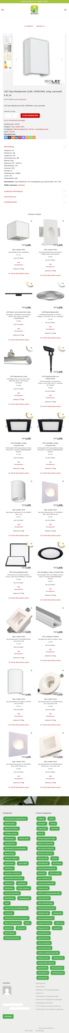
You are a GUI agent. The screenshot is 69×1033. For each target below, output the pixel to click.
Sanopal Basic (43, 933)
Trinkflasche (58, 958)
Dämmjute (42, 858)
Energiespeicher (10, 843)
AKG (53, 823)
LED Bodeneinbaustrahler (50, 312)
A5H (51, 818)
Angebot (42, 828)
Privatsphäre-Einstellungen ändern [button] (47, 996)
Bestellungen (40, 1031)
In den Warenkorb (30, 115)
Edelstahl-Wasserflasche (46, 868)
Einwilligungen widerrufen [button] (44, 1003)
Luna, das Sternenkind (12, 893)
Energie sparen (24, 838)
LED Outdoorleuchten (46, 908)
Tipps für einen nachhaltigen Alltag (16, 908)
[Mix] (26, 137)
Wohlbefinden (58, 972)
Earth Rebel (43, 863)
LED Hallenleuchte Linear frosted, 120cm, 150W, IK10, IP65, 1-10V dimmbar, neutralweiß (18, 380)
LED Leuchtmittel (45, 903)
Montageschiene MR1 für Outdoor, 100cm (50, 639)
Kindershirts (43, 888)
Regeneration (43, 928)
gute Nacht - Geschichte (12, 873)
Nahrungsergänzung (45, 918)
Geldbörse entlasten (11, 858)
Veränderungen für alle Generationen (16, 918)
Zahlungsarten (40, 983)
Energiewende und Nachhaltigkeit (15, 848)
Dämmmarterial (9, 838)
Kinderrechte (22, 883)
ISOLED (12, 132)
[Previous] (16, 59)
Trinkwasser (8, 913)
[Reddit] (12, 137)
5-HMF (41, 818)
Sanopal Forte (43, 938)
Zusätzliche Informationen (13, 191)
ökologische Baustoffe (12, 938)
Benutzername (7, 1002)
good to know (9, 863)
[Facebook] (5, 137)
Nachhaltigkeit (9, 898)
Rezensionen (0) (10, 197)
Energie (41, 873)
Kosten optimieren (23, 888)
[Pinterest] (19, 137)
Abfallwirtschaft (10, 823)
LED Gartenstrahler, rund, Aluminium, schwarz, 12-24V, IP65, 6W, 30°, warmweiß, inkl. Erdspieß (50, 383)
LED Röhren (43, 913)
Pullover (59, 923)
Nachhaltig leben (24, 898)
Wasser (27, 923)
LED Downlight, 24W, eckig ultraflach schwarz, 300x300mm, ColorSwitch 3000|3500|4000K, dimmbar (50, 449)
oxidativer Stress (44, 923)
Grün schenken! (44, 878)
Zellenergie (42, 978)
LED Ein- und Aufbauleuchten (38, 129)
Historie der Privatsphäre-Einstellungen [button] (49, 999)
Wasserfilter (8, 928)
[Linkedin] (16, 137)
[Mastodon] (23, 137)
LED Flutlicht (43, 898)
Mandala (57, 913)
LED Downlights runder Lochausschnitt (50, 572)
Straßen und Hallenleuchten (48, 953)
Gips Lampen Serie (17, 127)
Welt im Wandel (9, 933)
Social (7, 903)
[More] (33, 137)
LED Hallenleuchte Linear (18, 376)
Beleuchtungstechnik (21, 129)
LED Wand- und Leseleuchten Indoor (18, 312)
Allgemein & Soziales (11, 828)
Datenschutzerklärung (46, 1028)
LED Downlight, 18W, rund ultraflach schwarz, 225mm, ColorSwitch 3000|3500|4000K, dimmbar (50, 576)
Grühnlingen (9, 868)
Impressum (39, 993)
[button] (14, 120)
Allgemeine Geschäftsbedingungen (47, 990)
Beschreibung (9, 147)
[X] (9, 137)
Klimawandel (9, 888)
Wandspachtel (57, 968)
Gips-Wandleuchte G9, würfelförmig (19, 252)
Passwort (6, 1008)
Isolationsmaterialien (46, 883)
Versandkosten (21, 99)
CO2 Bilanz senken (11, 833)
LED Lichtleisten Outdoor (50, 636)
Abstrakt (41, 823)
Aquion (54, 828)
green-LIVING (23, 863)
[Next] (61, 59)
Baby (40, 833)
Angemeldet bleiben (11, 1012)
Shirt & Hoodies (44, 948)
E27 (54, 858)
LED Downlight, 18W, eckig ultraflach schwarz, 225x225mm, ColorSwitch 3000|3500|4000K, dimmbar (18, 449)
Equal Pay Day (9, 853)
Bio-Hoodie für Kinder (46, 848)
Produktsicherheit (10, 202)
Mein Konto (28, 1031)
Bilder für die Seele (45, 843)
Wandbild (42, 968)
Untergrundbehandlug (46, 963)
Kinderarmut (9, 883)
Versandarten (40, 986)
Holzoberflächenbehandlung (14, 878)
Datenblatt (21, 185)
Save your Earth (44, 943)
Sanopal (57, 928)
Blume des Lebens (45, 853)
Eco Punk (57, 863)
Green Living (55, 873)
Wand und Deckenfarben (12, 923)
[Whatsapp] (30, 137)
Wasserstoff (21, 928)
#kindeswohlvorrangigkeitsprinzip (15, 818)
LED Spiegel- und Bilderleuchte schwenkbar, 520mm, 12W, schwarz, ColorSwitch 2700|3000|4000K (18, 316)
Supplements (43, 958)
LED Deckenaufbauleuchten (18, 572)
